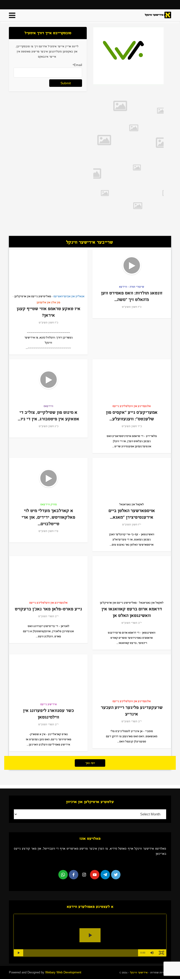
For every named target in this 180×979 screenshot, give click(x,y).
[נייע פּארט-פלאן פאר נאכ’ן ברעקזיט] (48, 576)
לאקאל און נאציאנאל (131, 504)
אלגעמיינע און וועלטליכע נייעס (131, 406)
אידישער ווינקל (138, 972)
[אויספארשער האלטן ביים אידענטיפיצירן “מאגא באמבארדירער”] (131, 478)
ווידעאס (48, 406)
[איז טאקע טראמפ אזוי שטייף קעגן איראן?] (48, 270)
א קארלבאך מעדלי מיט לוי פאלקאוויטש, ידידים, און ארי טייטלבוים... (48, 517)
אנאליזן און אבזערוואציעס (68, 296)
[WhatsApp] (63, 874)
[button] (152, 952)
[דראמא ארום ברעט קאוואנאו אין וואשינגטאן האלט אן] (131, 576)
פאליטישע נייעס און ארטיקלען (32, 296)
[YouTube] (94, 874)
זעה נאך (90, 763)
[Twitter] (115, 874)
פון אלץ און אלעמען (48, 302)
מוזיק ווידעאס (48, 504)
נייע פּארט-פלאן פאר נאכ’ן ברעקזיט (48, 609)
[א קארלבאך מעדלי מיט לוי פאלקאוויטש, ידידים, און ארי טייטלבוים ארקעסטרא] (48, 478)
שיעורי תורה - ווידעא (131, 286)
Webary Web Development (63, 972)
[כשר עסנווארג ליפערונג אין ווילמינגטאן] (48, 676)
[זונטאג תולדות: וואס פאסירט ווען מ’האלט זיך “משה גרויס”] (131, 265)
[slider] (80, 952)
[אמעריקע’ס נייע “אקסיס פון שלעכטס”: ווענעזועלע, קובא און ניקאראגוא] (131, 379)
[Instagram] (84, 874)
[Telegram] (105, 874)
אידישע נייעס (48, 704)
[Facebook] (73, 874)
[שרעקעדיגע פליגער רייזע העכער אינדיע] (131, 674)
